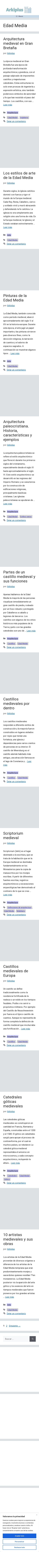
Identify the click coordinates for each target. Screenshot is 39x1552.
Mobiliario (21, 911)
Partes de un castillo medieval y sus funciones (19, 576)
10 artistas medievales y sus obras (18, 1239)
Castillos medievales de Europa (15, 971)
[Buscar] (33, 1339)
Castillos (11, 643)
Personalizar (19, 1542)
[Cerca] (36, 1514)
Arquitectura (12, 112)
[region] (19, 1532)
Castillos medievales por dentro (16, 703)
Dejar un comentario (16, 121)
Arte (9, 235)
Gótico (7, 1179)
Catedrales (12, 1176)
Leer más (7, 105)
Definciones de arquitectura (19, 907)
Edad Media (12, 117)
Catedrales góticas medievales (13, 1101)
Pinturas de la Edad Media (15, 298)
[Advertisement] (19, 148)
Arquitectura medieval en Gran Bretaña (18, 43)
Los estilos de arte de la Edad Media (19, 175)
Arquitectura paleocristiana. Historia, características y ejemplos (17, 431)
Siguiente (14, 1326)
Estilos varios (26, 516)
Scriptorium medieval (13, 835)
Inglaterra (24, 117)
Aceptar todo (19, 1536)
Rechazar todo (19, 1547)
